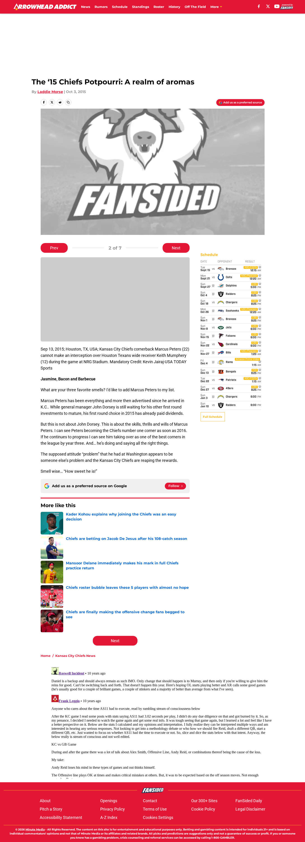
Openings (108, 800)
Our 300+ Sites (204, 800)
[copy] (68, 102)
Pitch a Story (51, 809)
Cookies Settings (158, 817)
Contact (150, 800)
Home (46, 656)
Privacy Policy (112, 809)
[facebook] (259, 6)
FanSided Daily (248, 800)
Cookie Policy (203, 809)
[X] (268, 6)
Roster (159, 7)
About (45, 800)
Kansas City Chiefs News (75, 656)
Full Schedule (212, 416)
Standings (140, 7)
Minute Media (35, 829)
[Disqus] (162, 722)
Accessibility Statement (61, 817)
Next (176, 248)
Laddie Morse (50, 92)
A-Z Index (108, 817)
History (174, 7)
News (85, 7)
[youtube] (276, 6)
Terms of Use (155, 809)
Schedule (120, 7)
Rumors (101, 7)
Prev (54, 248)
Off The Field (195, 7)
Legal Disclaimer (250, 809)
